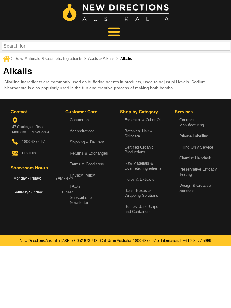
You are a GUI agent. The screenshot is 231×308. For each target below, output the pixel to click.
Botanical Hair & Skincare (139, 133)
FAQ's (75, 186)
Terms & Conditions (87, 164)
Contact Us (79, 120)
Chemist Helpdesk (195, 158)
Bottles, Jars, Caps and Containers (141, 209)
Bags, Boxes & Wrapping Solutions (141, 193)
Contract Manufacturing (191, 122)
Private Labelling (193, 136)
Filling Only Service (196, 147)
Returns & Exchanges (89, 153)
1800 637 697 (144, 241)
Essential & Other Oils (144, 120)
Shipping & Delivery (87, 142)
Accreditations (82, 131)
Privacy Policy (82, 175)
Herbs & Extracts (140, 179)
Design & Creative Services (195, 188)
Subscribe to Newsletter (81, 200)
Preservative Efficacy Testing (198, 172)
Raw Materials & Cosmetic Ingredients (143, 166)
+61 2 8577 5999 (197, 241)
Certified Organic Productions (139, 150)
